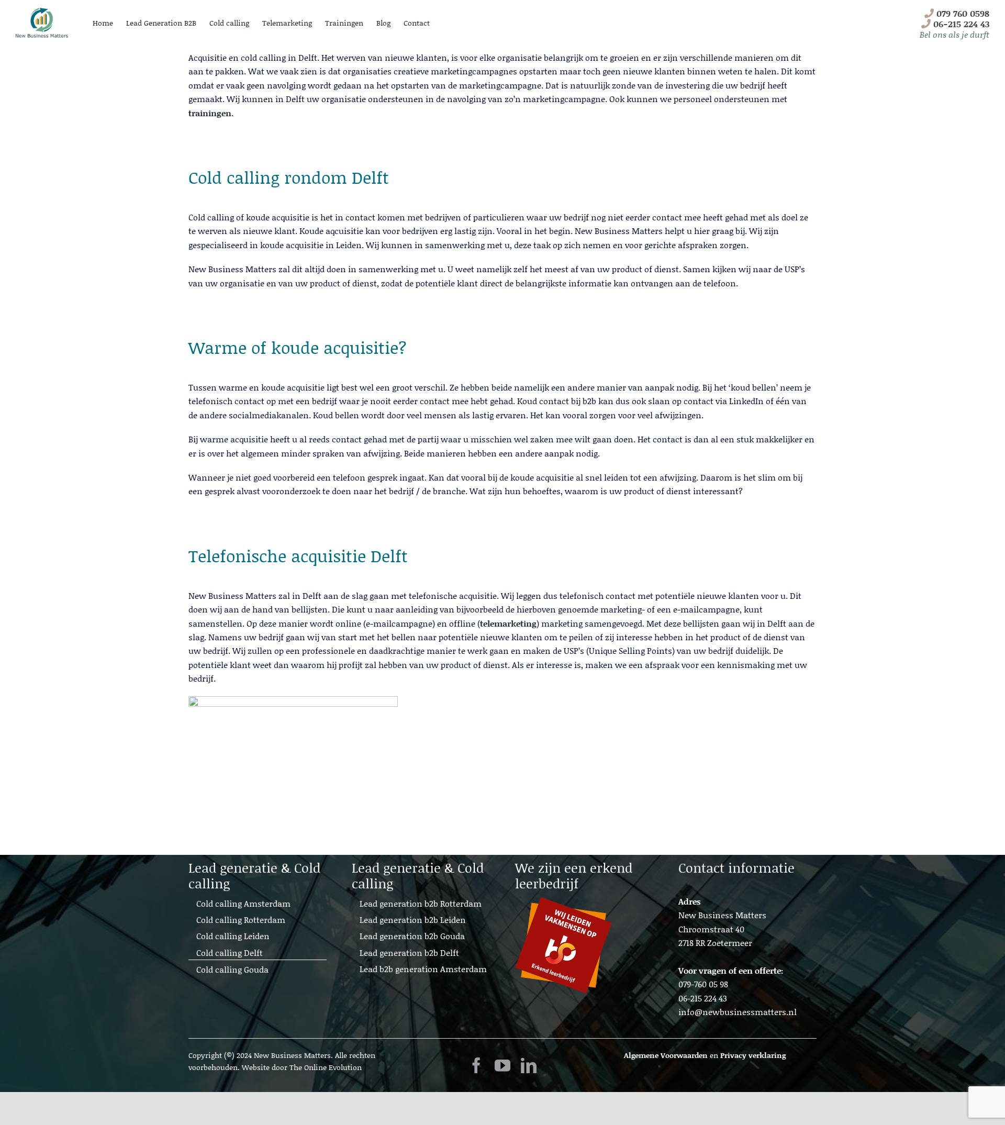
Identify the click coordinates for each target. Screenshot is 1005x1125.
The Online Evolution (325, 1067)
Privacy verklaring (753, 1055)
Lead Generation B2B (161, 22)
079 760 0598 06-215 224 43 (954, 23)
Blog (383, 22)
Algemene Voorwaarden (666, 1055)
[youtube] (502, 1065)
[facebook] (476, 1065)
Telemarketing (287, 22)
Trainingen (344, 22)
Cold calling (229, 22)
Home (103, 22)
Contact (417, 22)
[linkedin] (529, 1065)
